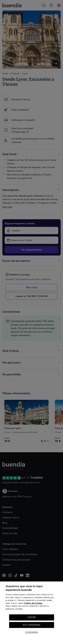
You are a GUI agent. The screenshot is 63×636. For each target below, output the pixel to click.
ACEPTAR (31, 617)
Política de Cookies (33, 603)
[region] (31, 608)
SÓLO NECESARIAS (31, 625)
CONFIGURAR (31, 632)
